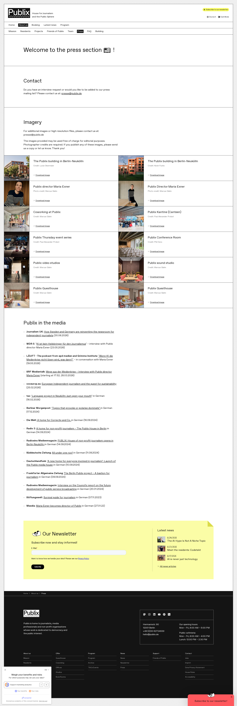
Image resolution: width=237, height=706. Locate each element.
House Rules (190, 672)
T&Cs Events (93, 667)
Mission (12, 31)
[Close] (231, 696)
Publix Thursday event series (52, 238)
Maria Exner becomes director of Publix (58, 506)
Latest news (50, 25)
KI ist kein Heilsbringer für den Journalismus (61, 344)
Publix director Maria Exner (51, 187)
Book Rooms (61, 677)
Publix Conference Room (164, 238)
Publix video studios (46, 263)
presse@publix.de (71, 93)
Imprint (188, 663)
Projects (38, 31)
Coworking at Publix (46, 212)
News (122, 658)
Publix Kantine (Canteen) (164, 212)
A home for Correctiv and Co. (54, 420)
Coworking (60, 663)
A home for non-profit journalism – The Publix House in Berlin (71, 428)
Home (12, 25)
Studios (59, 672)
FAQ (89, 31)
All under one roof (62, 452)
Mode (224, 17)
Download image (43, 175)
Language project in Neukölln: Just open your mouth (61, 396)
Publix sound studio (161, 263)
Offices (59, 667)
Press (80, 31)
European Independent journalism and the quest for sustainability (79, 384)
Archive (91, 663)
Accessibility (190, 677)
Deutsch (212, 17)
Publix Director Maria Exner (166, 187)
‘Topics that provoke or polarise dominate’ (75, 408)
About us (23, 25)
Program (64, 25)
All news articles (168, 566)
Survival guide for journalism (59, 497)
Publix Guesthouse (45, 288)
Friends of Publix (55, 31)
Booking (36, 25)
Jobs (187, 658)
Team (70, 31)
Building (99, 31)
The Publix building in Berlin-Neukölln (58, 161)
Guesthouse (61, 658)
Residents (25, 31)
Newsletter (124, 663)
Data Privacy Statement (195, 667)
